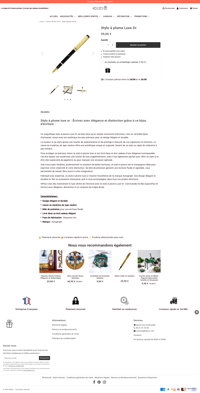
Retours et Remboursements (124, 377)
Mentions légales (59, 325)
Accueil (54, 16)
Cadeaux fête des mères (53, 21)
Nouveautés (66, 16)
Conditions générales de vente (65, 334)
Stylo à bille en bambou (125, 276)
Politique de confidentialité (64, 338)
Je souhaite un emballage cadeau (125, 62)
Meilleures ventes (88, 16)
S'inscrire (44, 358)
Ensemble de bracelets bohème (100, 277)
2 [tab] (68, 99)
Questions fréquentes (147, 377)
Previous (42, 53)
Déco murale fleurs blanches (75, 277)
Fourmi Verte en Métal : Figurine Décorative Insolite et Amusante (149, 278)
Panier (195, 8)
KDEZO (11, 389)
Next (93, 53)
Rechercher (170, 8)
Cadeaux (107, 16)
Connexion (183, 8)
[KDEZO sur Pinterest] (99, 383)
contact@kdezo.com (145, 331)
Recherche (47, 377)
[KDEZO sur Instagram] (104, 383)
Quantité (104, 40)
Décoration (123, 16)
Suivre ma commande (146, 325)
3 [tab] (71, 99)
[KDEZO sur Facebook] (94, 383)
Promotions (140, 16)
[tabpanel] (53, 90)
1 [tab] (65, 99)
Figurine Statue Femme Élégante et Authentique (51, 277)
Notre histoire (59, 377)
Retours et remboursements (64, 329)
